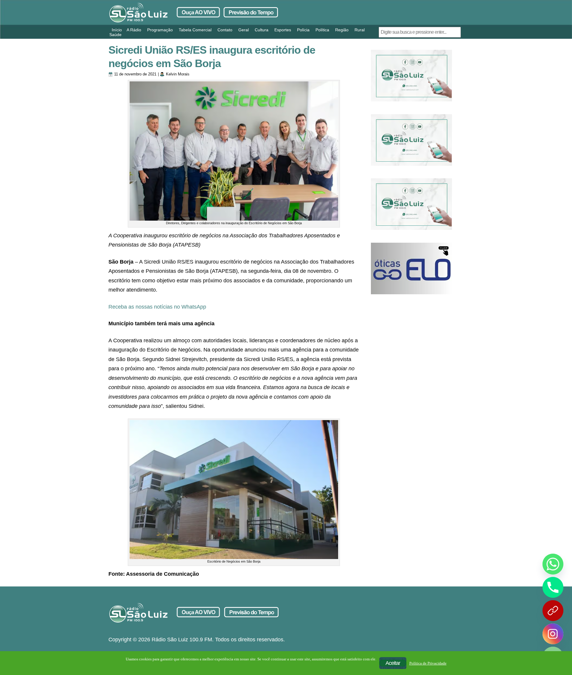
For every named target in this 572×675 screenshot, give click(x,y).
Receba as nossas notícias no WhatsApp (157, 307)
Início (117, 29)
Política (322, 29)
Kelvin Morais (177, 74)
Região (342, 29)
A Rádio (134, 29)
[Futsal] (411, 140)
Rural (360, 29)
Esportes (282, 29)
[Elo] (411, 268)
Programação (160, 29)
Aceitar (393, 663)
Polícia (303, 29)
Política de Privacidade (428, 663)
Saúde (115, 34)
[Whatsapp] (553, 564)
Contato (224, 29)
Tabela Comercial (195, 29)
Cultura (261, 29)
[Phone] (553, 587)
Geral (243, 29)
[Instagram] (553, 633)
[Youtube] (553, 610)
